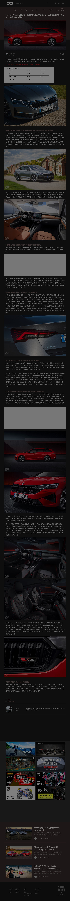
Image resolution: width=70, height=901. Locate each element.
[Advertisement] (35, 19)
